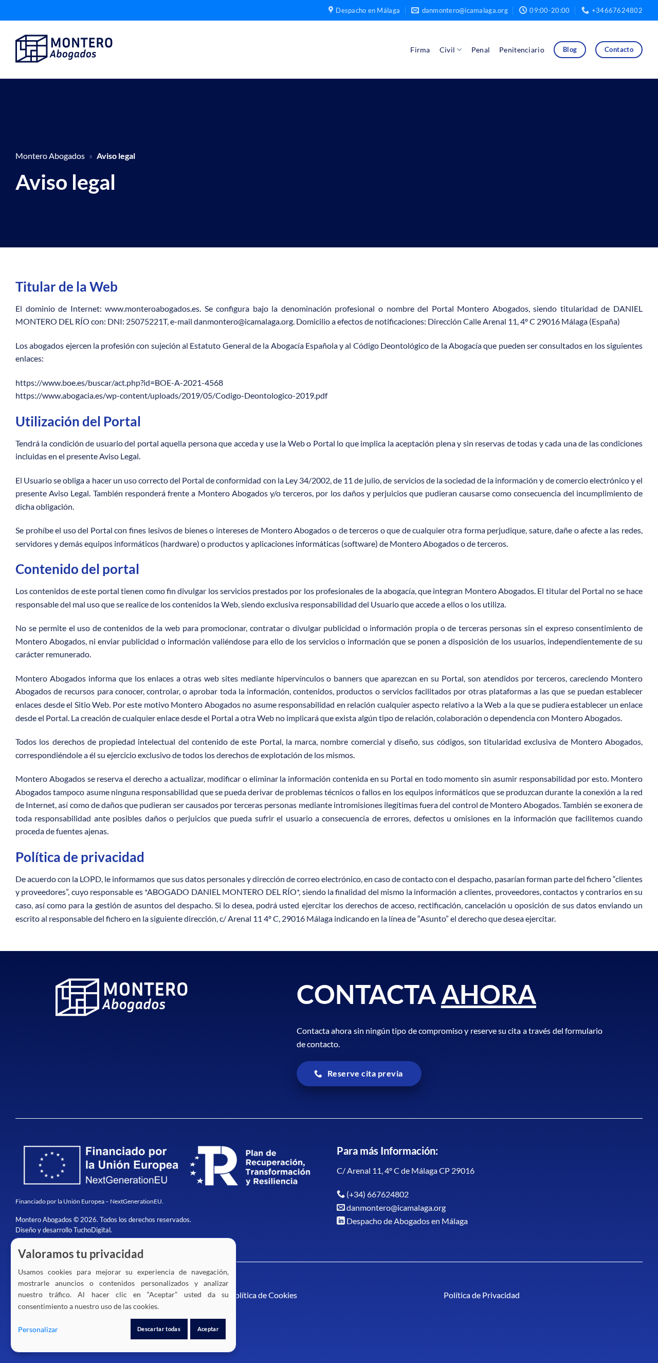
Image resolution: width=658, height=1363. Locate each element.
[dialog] (123, 1295)
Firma (420, 49)
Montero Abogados (50, 155)
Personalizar (38, 1329)
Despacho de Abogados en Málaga (407, 1221)
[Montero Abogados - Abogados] (68, 49)
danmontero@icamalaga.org (396, 1207)
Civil (447, 49)
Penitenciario (521, 49)
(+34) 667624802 (377, 1194)
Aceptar (208, 1328)
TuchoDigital (92, 1230)
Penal (480, 49)
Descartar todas (158, 1328)
